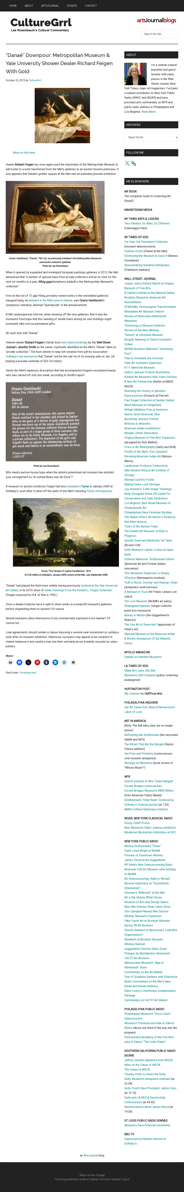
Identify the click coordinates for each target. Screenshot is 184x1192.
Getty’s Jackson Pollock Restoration (147, 372)
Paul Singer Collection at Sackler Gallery (149, 400)
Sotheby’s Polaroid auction (141, 804)
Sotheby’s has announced (22, 356)
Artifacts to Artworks (137, 423)
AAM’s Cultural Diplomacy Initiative (146, 809)
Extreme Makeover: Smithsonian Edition (149, 559)
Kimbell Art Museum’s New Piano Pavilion (150, 377)
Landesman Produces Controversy (146, 465)
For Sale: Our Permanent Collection (146, 242)
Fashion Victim (133, 251)
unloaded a (78, 486)
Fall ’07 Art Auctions (136, 958)
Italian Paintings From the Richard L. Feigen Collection (78, 590)
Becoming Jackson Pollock (141, 419)
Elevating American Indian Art (142, 456)
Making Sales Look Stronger (142, 484)
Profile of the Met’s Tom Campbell (145, 451)
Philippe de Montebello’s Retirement (147, 953)
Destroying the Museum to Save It (145, 256)
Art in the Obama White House (143, 897)
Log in (125, 1179)
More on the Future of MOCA (142, 1065)
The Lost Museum (135, 601)
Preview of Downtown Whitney (143, 855)
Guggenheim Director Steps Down (145, 948)
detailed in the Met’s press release (50, 300)
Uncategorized (27, 672)
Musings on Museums (138, 763)
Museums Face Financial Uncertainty (147, 1125)
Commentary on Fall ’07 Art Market (145, 1000)
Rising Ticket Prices (137, 823)
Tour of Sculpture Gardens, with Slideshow (150, 977)
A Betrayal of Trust (136, 592)
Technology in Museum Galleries (144, 325)
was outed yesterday (74, 342)
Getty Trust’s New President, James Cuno (150, 1088)
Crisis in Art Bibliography (139, 447)
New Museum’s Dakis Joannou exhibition (150, 827)
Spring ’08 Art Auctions (138, 925)
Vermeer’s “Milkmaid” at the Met (144, 892)
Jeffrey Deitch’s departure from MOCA (148, 1060)
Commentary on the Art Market (143, 972)
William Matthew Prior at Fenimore (146, 409)
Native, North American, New (142, 414)
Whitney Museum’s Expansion (143, 916)
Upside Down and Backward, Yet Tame (148, 540)
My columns (132, 693)
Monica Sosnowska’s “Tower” (142, 846)
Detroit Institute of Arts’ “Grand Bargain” (149, 781)
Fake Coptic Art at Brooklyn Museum (147, 920)
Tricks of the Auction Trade (141, 526)
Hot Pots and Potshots (138, 753)
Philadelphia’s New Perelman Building (148, 512)
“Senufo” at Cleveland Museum (143, 335)
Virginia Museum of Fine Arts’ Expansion (149, 437)
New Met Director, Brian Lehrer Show (147, 906)
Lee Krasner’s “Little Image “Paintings (148, 489)
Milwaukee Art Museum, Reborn (144, 311)
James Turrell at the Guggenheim (144, 860)
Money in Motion (134, 615)
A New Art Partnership (138, 381)
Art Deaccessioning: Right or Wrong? (147, 878)
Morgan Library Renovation (141, 433)
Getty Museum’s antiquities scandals (147, 1079)
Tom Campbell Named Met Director (146, 911)
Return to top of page (92, 1175)
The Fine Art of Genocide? (140, 624)
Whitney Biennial (134, 944)
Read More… (149, 111)
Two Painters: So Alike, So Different (146, 223)
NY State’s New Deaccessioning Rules (148, 864)
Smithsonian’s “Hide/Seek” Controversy (149, 800)
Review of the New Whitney (141, 330)
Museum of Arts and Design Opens (146, 902)
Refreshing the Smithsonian (141, 735)
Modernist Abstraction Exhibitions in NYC (150, 832)
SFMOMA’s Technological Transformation (150, 307)
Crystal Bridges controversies (143, 786)
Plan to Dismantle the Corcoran (143, 358)
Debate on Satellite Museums (143, 657)
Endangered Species (137, 606)
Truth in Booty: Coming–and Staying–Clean (150, 582)
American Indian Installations (142, 428)
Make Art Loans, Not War (139, 670)
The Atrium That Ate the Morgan (144, 744)
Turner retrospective (99, 491)
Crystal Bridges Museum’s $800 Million (149, 790)
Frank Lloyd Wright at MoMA (142, 850)
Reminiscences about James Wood (146, 1107)
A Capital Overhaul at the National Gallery (149, 293)
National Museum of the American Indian (149, 634)
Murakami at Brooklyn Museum (143, 939)
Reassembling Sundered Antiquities (146, 265)
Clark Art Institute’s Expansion (143, 363)
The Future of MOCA (137, 1069)
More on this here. (24, 152)
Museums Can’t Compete (140, 675)
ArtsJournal (91, 1155)
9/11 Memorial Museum (139, 367)
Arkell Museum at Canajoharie (142, 405)
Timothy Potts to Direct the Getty (145, 1074)
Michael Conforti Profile (139, 479)
